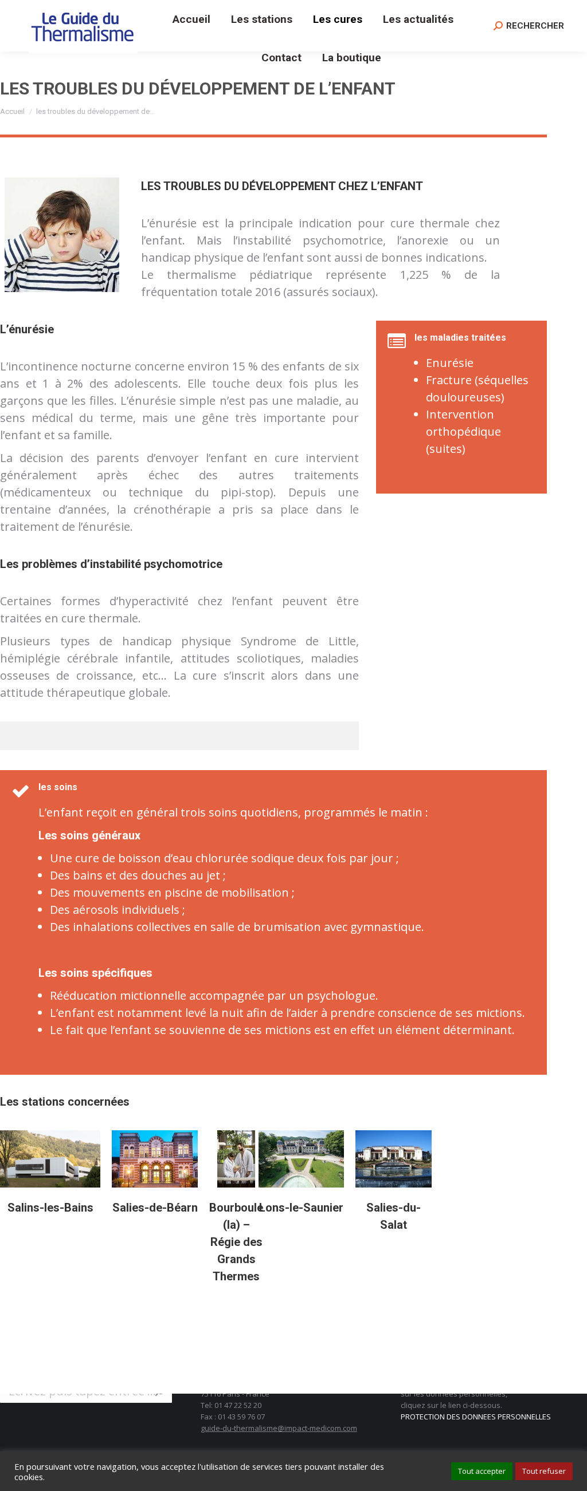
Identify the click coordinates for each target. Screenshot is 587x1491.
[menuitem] (191, 19)
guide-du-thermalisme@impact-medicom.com (279, 1428)
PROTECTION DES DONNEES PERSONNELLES (476, 1416)
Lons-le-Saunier (301, 1207)
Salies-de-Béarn (155, 1207)
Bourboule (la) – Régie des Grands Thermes (236, 1242)
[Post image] (50, 1159)
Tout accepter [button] (482, 1471)
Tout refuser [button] (544, 1471)
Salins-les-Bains (50, 1207)
